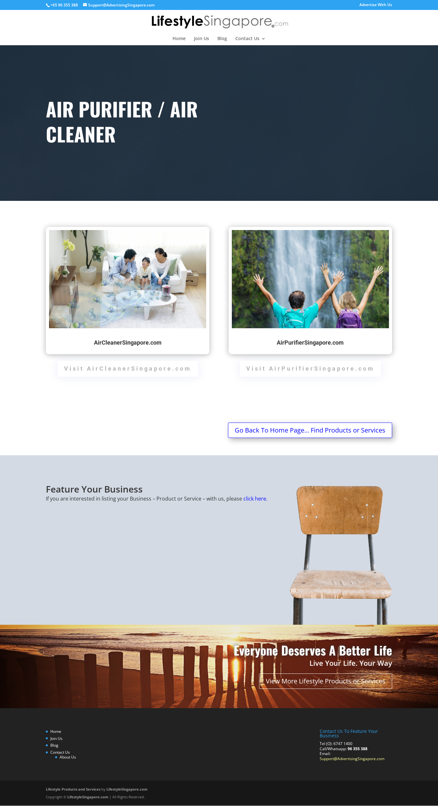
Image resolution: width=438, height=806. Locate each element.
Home (179, 38)
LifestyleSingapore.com (126, 789)
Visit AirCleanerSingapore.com (127, 368)
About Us (68, 757)
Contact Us (247, 38)
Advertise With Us (375, 5)
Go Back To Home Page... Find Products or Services (310, 430)
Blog (222, 38)
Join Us (201, 38)
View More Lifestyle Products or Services (325, 681)
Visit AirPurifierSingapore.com (310, 368)
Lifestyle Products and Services (73, 789)
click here (254, 498)
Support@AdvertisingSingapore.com (352, 758)
